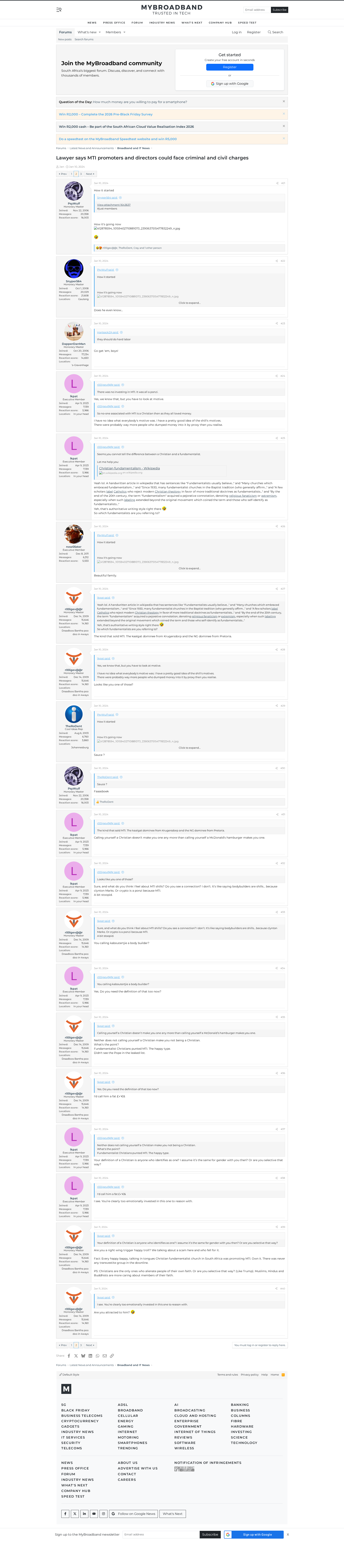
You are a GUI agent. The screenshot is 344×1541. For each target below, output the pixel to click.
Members (113, 32)
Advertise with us (138, 1468)
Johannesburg (80, 747)
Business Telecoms (82, 1416)
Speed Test (247, 22)
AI (176, 1405)
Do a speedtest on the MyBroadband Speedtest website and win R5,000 (118, 139)
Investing (241, 1432)
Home (275, 1374)
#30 (282, 768)
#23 (283, 323)
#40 (282, 1288)
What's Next (192, 22)
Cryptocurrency (80, 1421)
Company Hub (220, 22)
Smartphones (133, 1443)
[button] (100, 32)
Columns (240, 1416)
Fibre (236, 1421)
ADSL (123, 1405)
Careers (127, 1480)
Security (71, 1443)
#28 (282, 649)
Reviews (183, 1437)
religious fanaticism (243, 496)
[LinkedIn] (84, 1514)
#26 (283, 526)
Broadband (130, 1410)
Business (240, 1410)
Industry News (162, 22)
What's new (87, 32)
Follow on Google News (136, 1514)
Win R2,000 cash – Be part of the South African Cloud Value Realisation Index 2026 (126, 127)
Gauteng (83, 299)
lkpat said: (103, 597)
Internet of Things (195, 1432)
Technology (244, 1443)
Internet (127, 1432)
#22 (283, 260)
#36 (283, 1073)
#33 (283, 912)
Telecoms (71, 1448)
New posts (64, 39)
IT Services (73, 1437)
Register (229, 67)
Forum (137, 22)
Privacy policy (250, 1374)
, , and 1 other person (132, 247)
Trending (128, 1448)
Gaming (126, 1426)
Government (188, 1426)
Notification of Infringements (207, 1463)
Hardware (242, 1426)
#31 (283, 814)
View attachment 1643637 (114, 204)
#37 (283, 1129)
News (92, 22)
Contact (127, 1474)
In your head (81, 413)
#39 (283, 1226)
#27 (283, 588)
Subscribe (279, 10)
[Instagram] (104, 1514)
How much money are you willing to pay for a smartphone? (140, 102)
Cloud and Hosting (195, 1416)
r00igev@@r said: (108, 384)
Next (89, 173)
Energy (126, 1421)
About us (128, 1463)
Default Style (70, 1374)
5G (63, 1405)
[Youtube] (94, 1514)
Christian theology (168, 491)
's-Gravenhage (80, 365)
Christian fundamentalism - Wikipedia (129, 468)
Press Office (114, 22)
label (109, 491)
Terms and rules (227, 1374)
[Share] (277, 183)
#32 (283, 863)
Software (185, 1443)
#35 (283, 1017)
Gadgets (70, 1426)
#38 (282, 1177)
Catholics (120, 491)
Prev (64, 173)
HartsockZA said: (108, 332)
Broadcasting (189, 1410)
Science (239, 1437)
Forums (65, 32)
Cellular (128, 1416)
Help (264, 1374)
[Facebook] (65, 1514)
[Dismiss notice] (283, 102)
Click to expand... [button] (190, 302)
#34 (282, 968)
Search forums (84, 39)
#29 (283, 705)
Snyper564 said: (107, 197)
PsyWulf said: (105, 269)
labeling (129, 500)
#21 (283, 183)
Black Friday (75, 1410)
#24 (282, 375)
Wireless (184, 1448)
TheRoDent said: (107, 777)
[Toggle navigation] (59, 9)
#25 (283, 438)
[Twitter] (75, 1514)
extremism (269, 496)
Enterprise (186, 1421)
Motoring (128, 1437)
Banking (240, 1405)
